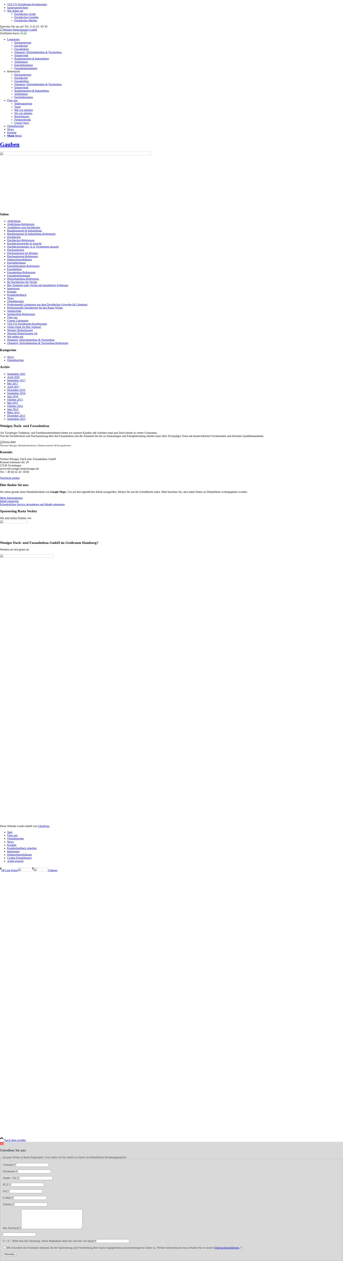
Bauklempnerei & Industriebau (24, 230)
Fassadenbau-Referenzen (21, 272)
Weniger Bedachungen (20, 330)
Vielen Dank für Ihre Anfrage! (24, 326)
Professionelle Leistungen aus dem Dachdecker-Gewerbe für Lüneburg (47, 304)
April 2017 (13, 386)
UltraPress (43, 826)
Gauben (9, 144)
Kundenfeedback (16, 294)
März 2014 (13, 412)
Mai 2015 (12, 402)
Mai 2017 (12, 383)
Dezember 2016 (16, 389)
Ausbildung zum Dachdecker (23, 227)
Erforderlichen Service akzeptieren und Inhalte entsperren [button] (32, 504)
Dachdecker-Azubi (25, 14)
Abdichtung (14, 221)
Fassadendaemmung (18, 275)
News (10, 298)
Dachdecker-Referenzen (20, 240)
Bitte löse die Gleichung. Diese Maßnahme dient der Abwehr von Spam (54, 1240)
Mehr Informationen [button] (11, 497)
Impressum (13, 288)
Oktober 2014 (15, 406)
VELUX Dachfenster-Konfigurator (27, 4)
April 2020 (13, 377)
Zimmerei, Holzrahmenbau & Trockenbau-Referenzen (37, 343)
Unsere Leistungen (17, 320)
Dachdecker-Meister (25, 20)
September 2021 (16, 373)
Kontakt (11, 291)
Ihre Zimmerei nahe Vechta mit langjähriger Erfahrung (37, 285)
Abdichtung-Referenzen (20, 224)
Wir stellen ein (15, 10)
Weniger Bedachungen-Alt (22, 333)
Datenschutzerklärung (19, 259)
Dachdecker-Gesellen (26, 17)
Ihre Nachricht (12, 1228)
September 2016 (16, 393)
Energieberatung (16, 262)
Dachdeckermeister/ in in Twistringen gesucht (33, 246)
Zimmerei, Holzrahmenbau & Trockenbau (30, 339)
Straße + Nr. (11, 1177)
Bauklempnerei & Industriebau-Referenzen (31, 233)
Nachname (10, 1171)
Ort (6, 1191)
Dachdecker (14, 237)
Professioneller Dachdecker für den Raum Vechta (35, 307)
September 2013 (16, 418)
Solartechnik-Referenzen (21, 314)
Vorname (9, 1164)
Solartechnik (14, 310)
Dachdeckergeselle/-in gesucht (24, 243)
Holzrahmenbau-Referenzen (23, 278)
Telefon (8, 1204)
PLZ (6, 1184)
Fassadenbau (14, 269)
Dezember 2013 (16, 415)
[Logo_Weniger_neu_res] (18, 29)
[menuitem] (175, 54)
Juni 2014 (12, 409)
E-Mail (8, 1197)
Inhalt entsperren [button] (9, 501)
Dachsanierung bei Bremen (22, 253)
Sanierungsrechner (17, 7)
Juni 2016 (12, 396)
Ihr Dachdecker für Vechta (22, 282)
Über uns (12, 317)
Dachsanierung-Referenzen (22, 256)
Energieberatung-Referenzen (23, 265)
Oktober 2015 (15, 399)
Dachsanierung (15, 249)
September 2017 (16, 380)
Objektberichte (15, 301)
